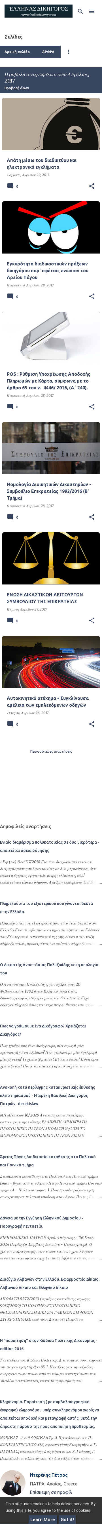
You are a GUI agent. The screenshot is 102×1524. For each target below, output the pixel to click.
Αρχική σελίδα (17, 52)
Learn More (42, 1519)
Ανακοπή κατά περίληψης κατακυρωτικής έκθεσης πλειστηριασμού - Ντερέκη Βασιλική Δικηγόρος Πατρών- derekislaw (47, 1095)
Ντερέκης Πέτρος (48, 1474)
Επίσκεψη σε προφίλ (51, 1492)
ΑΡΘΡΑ (48, 52)
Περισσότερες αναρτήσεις (51, 751)
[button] (91, 186)
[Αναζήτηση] (80, 11)
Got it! (67, 1519)
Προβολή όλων (17, 88)
